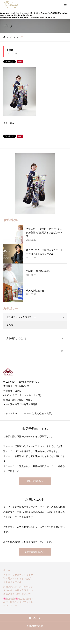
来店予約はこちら (35, 481)
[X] (34, 617)
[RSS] (39, 617)
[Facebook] (30, 617)
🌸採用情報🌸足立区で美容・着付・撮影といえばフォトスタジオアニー (18, 602)
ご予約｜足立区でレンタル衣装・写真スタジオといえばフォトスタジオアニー (18, 578)
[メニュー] (65, 5)
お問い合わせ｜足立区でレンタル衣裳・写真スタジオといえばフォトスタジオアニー (18, 590)
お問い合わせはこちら (35, 552)
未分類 (10, 325)
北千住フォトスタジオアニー (21, 317)
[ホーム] (4, 37)
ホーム (6, 570)
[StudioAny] (11, 5)
